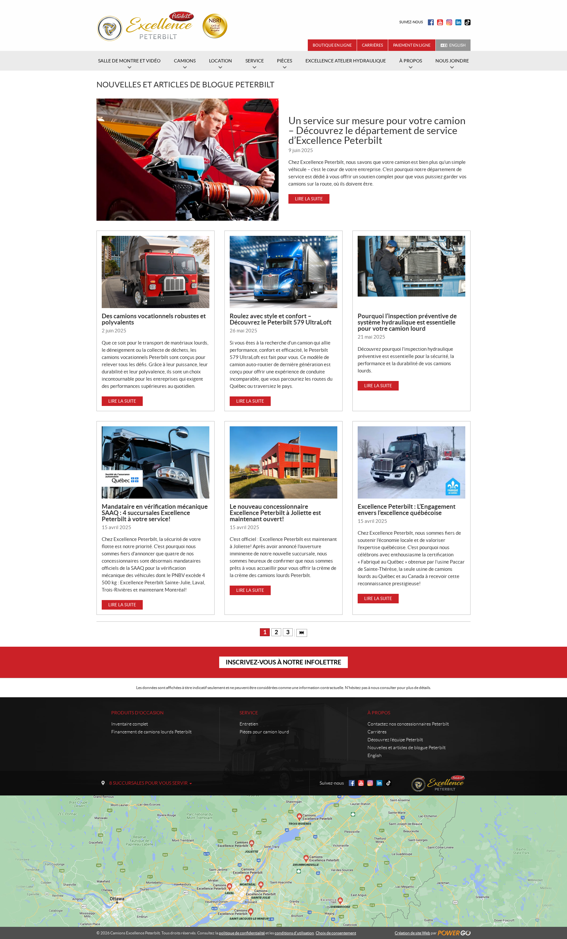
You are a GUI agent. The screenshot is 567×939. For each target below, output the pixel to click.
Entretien (249, 724)
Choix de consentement (336, 933)
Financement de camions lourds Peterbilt (151, 731)
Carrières (372, 45)
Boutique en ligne (332, 45)
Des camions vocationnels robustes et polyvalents (154, 319)
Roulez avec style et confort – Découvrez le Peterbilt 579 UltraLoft (280, 319)
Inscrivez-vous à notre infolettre (283, 662)
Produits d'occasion (137, 712)
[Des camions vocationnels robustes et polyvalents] (155, 272)
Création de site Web (412, 933)
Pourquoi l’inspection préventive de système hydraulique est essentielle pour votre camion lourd (407, 322)
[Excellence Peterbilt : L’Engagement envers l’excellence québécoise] (411, 462)
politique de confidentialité (242, 933)
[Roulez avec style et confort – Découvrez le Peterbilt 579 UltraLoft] (283, 272)
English (457, 45)
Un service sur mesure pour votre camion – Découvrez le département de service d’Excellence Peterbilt (377, 130)
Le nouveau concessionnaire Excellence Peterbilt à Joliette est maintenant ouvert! (275, 513)
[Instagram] (449, 22)
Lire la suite (309, 198)
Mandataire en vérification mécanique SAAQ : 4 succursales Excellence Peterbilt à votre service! (155, 513)
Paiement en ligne (411, 45)
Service (249, 712)
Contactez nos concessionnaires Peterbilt (408, 724)
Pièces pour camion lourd (264, 731)
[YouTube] (440, 22)
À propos (379, 712)
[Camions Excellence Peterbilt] (164, 25)
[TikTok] (468, 22)
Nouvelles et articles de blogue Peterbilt (407, 747)
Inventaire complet (129, 724)
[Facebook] (431, 22)
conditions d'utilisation (294, 933)
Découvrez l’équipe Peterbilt (395, 739)
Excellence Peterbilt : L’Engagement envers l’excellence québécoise (406, 509)
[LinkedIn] (458, 22)
